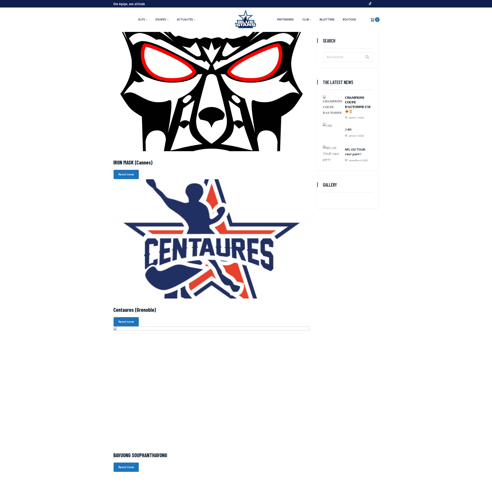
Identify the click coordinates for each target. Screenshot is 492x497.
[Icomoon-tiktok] (370, 3)
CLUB (305, 19)
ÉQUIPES (161, 19)
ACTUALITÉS (185, 19)
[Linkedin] (377, 3)
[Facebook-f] (349, 3)
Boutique (349, 19)
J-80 (348, 129)
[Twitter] (342, 3)
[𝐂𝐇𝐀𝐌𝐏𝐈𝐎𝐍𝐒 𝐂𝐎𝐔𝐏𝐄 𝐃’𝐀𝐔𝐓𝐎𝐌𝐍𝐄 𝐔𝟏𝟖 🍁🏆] (332, 105)
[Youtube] (363, 3)
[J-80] (332, 132)
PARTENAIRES (285, 19)
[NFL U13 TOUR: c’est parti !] (332, 154)
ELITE (141, 19)
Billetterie (327, 19)
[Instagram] (356, 3)
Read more (126, 174)
